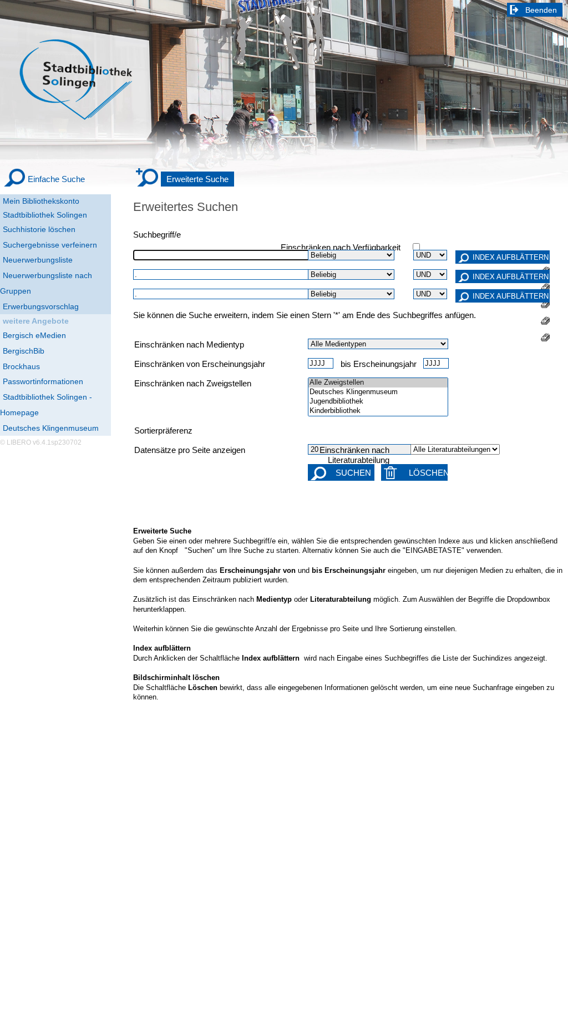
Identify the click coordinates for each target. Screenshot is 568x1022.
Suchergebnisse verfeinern (50, 244)
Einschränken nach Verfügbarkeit (340, 247)
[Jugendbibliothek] (378, 401)
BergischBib (23, 350)
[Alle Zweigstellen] (378, 382)
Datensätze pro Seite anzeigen (189, 450)
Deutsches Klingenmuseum (51, 428)
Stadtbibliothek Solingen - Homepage (46, 404)
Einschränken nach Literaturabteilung (354, 455)
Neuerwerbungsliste (38, 259)
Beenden (541, 10)
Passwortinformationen (43, 381)
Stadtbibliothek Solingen (45, 214)
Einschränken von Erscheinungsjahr (199, 364)
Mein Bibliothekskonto (41, 201)
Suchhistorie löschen (39, 229)
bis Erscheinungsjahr (379, 364)
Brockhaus (21, 366)
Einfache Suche (56, 179)
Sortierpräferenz (163, 430)
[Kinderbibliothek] (378, 411)
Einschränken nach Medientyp (189, 344)
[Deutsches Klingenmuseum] (378, 392)
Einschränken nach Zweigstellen (192, 383)
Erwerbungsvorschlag (41, 306)
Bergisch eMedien (34, 335)
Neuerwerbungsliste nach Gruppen (46, 283)
